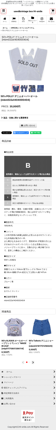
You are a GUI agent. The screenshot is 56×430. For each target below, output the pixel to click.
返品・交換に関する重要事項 (15, 118)
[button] (3, 11)
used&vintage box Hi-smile (28, 11)
